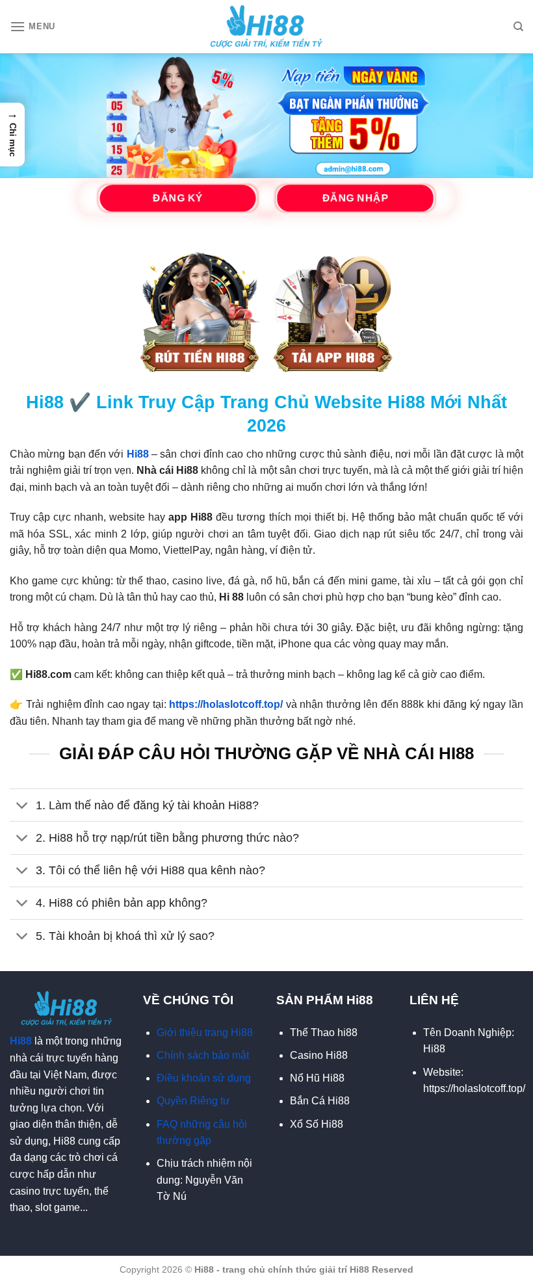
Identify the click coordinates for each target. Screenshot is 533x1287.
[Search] (518, 26)
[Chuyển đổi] (22, 806)
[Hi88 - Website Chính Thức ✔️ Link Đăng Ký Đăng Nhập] (267, 27)
